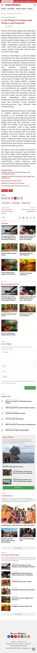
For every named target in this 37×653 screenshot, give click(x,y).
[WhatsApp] (25, 636)
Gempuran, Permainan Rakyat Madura (29, 209)
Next (10, 190)
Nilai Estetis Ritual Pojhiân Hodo (27, 539)
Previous (4, 190)
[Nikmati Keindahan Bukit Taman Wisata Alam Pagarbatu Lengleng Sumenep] (7, 481)
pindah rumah (26, 203)
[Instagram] (18, 636)
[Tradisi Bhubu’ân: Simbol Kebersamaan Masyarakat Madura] (18, 514)
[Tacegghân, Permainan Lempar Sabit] (28, 265)
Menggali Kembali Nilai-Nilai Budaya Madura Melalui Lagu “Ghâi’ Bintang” (17, 177)
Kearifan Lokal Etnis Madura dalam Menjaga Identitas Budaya (8, 540)
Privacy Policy (22, 641)
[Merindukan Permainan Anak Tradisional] (28, 247)
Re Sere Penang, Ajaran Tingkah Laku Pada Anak (15, 185)
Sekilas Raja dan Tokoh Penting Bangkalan (17, 430)
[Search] (35, 4)
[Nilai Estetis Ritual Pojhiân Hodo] (28, 532)
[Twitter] (12, 636)
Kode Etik (28, 643)
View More (18, 487)
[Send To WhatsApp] (34, 217)
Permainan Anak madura (8, 17)
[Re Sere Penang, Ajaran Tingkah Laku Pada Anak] (9, 265)
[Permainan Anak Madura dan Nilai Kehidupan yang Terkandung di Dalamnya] (9, 229)
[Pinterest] (15, 636)
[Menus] (2, 4)
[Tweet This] (23, 217)
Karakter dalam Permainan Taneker (11, 180)
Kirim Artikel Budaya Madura (18, 645)
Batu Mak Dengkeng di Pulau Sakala (13, 466)
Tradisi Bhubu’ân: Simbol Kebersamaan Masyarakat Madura (18, 525)
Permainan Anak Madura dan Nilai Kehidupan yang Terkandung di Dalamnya (15, 173)
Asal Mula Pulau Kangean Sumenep (15, 413)
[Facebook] (8, 636)
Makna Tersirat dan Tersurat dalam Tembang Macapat (20, 424)
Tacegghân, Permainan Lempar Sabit (26, 273)
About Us (13, 641)
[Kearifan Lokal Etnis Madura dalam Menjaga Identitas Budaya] (9, 532)
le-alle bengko (15, 203)
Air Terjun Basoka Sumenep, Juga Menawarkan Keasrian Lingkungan (22, 472)
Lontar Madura (8, 26)
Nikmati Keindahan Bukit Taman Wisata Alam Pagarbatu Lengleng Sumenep (22, 480)
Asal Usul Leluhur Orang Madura (14, 419)
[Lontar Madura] (12, 4)
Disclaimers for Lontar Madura (14, 643)
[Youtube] (22, 636)
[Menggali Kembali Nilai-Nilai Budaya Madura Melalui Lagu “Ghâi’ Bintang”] (28, 229)
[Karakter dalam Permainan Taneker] (9, 247)
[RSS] (28, 636)
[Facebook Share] (20, 217)
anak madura (6, 203)
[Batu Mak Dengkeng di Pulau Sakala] (18, 454)
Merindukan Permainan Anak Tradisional (12, 183)
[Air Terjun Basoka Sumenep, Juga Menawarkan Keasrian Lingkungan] (7, 472)
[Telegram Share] (30, 217)
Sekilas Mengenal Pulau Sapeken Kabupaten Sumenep (20, 407)
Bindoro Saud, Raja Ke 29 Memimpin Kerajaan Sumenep (18, 402)
